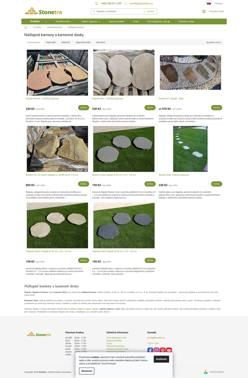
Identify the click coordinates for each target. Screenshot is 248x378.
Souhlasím (161, 359)
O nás (109, 343)
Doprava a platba (114, 340)
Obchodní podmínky (115, 346)
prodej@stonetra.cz (156, 338)
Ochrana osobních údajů (117, 349)
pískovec (81, 309)
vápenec (95, 309)
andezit (73, 309)
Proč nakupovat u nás (116, 338)
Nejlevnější (51, 42)
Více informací (108, 363)
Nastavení (87, 371)
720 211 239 (153, 343)
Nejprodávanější (83, 42)
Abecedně (100, 42)
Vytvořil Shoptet (216, 372)
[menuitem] (36, 21)
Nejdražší (66, 42)
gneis (88, 309)
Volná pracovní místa (115, 352)
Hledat (150, 11)
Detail (83, 107)
